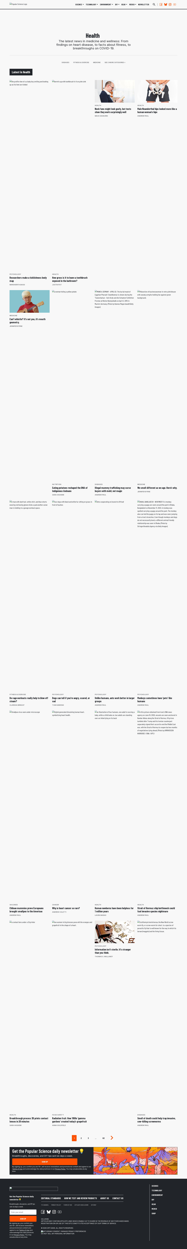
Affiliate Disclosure (81, 1205)
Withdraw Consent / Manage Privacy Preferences (64, 1231)
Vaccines (14, 905)
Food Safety (58, 1115)
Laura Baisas (100, 915)
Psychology (15, 274)
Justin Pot (57, 285)
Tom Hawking (58, 705)
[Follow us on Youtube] (174, 4)
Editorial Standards (51, 1198)
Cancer (55, 905)
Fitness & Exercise (81, 62)
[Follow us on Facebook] (161, 4)
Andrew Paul (143, 116)
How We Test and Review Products (80, 1198)
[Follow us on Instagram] (170, 4)
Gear (123, 4)
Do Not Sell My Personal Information (57, 1234)
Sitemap (93, 1205)
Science (78, 4)
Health (55, 274)
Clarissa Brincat (17, 705)
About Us (104, 1198)
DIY (116, 4)
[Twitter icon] (48, 1212)
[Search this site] (154, 4)
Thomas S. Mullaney (104, 956)
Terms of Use (17, 1169)
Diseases (65, 62)
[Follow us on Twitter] (165, 4)
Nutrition (56, 484)
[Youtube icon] (59, 1212)
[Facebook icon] (43, 1212)
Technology (91, 4)
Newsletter (143, 4)
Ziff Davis (51, 1228)
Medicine (96, 62)
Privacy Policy (60, 1169)
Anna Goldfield (59, 1125)
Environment (105, 4)
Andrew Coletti (59, 912)
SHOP (154, 1213)
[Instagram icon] (54, 1212)
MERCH (131, 4)
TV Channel (45, 1205)
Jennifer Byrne (16, 326)
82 (104, 1138)
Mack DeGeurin (101, 116)
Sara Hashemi (58, 495)
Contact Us (117, 1198)
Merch (154, 1209)
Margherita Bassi (17, 285)
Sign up (45, 1161)
